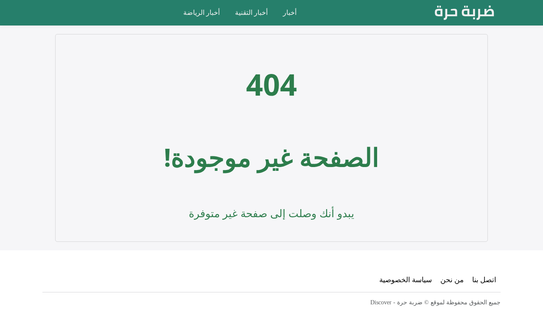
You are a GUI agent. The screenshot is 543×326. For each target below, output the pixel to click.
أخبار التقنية (251, 12)
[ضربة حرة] (464, 13)
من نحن (452, 279)
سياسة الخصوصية (405, 279)
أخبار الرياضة (201, 12)
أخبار (290, 12)
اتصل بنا (484, 279)
